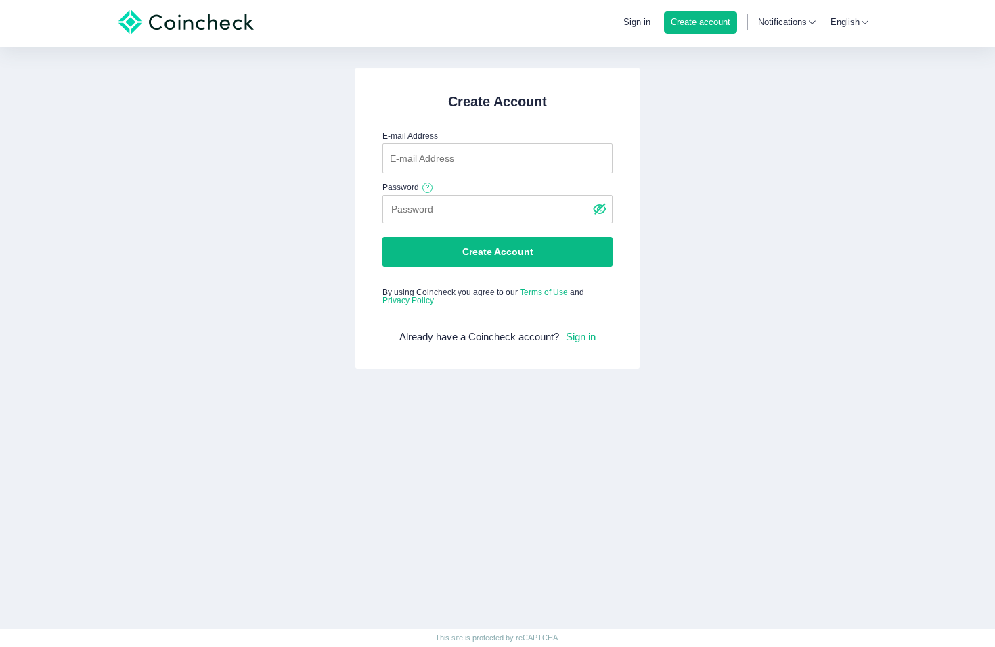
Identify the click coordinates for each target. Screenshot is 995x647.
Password (400, 187)
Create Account (497, 251)
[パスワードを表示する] (599, 209)
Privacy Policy (407, 300)
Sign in (636, 22)
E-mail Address (410, 136)
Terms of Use (544, 292)
